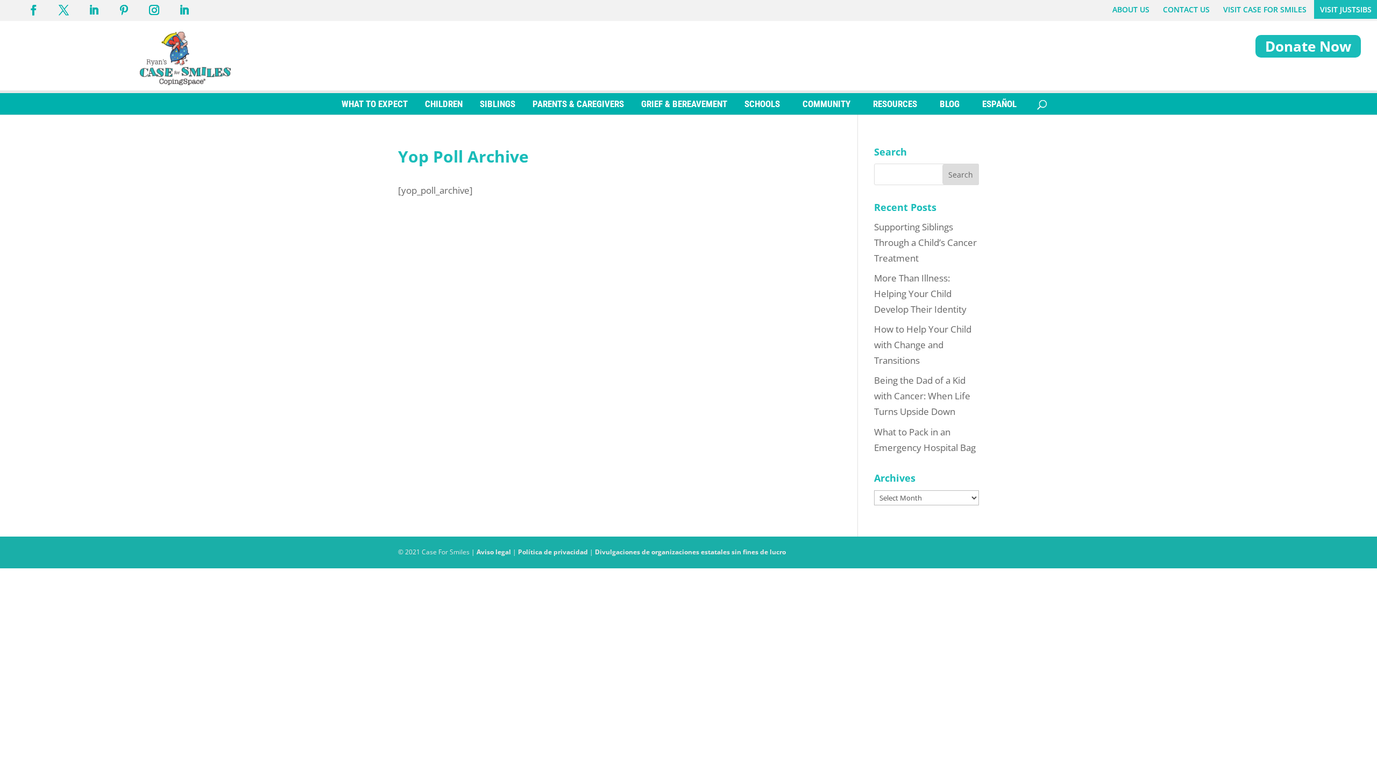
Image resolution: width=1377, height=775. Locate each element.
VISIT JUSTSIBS (1346, 9)
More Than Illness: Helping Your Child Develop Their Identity (920, 293)
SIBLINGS (497, 103)
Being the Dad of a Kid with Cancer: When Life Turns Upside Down (922, 396)
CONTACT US (1186, 9)
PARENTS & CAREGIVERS (578, 103)
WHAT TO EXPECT (375, 103)
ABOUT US (1130, 9)
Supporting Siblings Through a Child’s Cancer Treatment (925, 242)
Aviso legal (494, 551)
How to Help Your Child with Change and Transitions (922, 345)
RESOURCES (895, 103)
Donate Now (1308, 46)
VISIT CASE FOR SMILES (1265, 9)
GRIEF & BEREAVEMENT (684, 103)
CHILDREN (444, 103)
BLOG (950, 103)
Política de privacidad (553, 551)
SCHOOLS (762, 103)
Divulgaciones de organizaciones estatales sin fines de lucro (690, 551)
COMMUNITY (826, 103)
